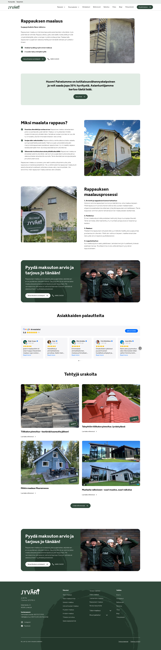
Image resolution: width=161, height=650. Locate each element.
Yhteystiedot (129, 7)
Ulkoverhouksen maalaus (70, 606)
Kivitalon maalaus (68, 613)
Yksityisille (11, 2)
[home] (14, 7)
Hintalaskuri (86, 7)
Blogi (120, 7)
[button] (61, 7)
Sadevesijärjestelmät (69, 621)
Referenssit (97, 7)
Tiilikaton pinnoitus (69, 617)
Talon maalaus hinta (69, 598)
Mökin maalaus (94, 594)
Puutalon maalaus (68, 610)
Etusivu (118, 595)
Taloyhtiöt (19, 2)
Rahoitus (106, 7)
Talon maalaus (67, 595)
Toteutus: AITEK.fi (135, 641)
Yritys (114, 7)
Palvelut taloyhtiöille (96, 606)
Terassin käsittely (95, 591)
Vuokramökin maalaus (96, 598)
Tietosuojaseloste (123, 641)
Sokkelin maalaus (68, 602)
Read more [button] (27, 355)
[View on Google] (25, 342)
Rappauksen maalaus (96, 602)
